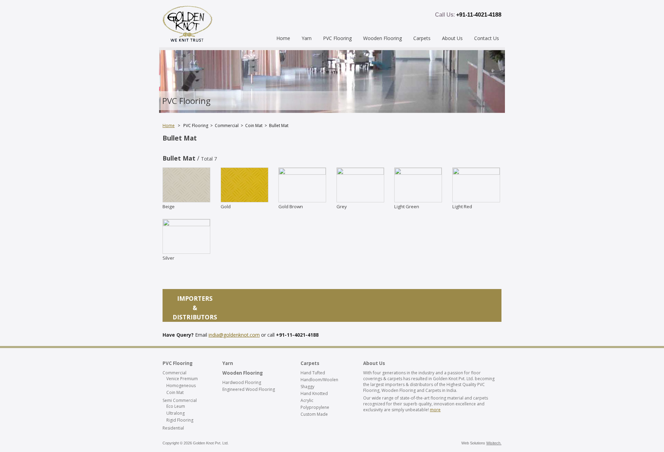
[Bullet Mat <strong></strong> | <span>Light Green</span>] (418, 172)
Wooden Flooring (382, 38)
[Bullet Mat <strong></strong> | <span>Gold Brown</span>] (302, 172)
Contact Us (486, 38)
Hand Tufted (313, 373)
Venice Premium (182, 379)
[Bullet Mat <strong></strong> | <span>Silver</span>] (186, 224)
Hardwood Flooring (241, 382)
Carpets (422, 38)
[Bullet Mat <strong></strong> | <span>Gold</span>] (244, 200)
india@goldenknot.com (234, 334)
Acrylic (307, 400)
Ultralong (175, 413)
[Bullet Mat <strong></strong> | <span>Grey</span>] (360, 172)
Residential (173, 428)
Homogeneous (181, 385)
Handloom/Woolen (319, 380)
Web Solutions (481, 443)
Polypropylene (315, 407)
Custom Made (314, 414)
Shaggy (307, 387)
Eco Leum (175, 406)
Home (283, 38)
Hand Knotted (314, 393)
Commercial (174, 373)
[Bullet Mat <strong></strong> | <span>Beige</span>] (186, 200)
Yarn (307, 38)
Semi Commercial (180, 400)
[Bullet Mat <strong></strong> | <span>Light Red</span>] (476, 172)
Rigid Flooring (179, 420)
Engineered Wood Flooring (248, 389)
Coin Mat (175, 392)
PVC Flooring (337, 38)
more (435, 410)
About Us (452, 38)
